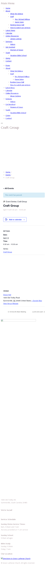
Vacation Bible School (18, 55)
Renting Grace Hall (17, 25)
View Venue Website (10, 303)
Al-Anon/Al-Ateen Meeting (17, 312)
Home (8, 8)
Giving (8, 58)
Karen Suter (19, 22)
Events (8, 175)
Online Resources (12, 36)
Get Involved (10, 47)
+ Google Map (36, 300)
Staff (12, 16)
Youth (8, 53)
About (8, 11)
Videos (12, 44)
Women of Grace (16, 50)
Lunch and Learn (37, 312)
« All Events (8, 188)
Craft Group (7, 252)
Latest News (10, 30)
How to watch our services (20, 28)
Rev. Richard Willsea (22, 19)
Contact (9, 61)
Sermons (9, 41)
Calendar (9, 33)
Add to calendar (15, 219)
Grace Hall (7, 295)
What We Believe (16, 14)
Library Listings (16, 39)
